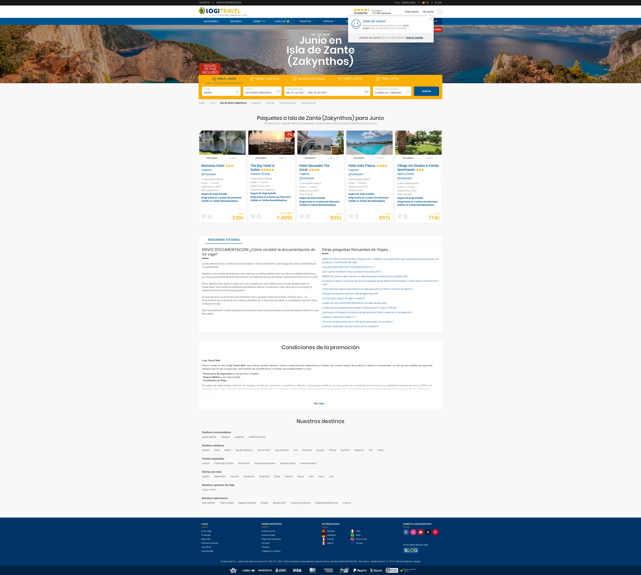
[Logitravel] (373, 12)
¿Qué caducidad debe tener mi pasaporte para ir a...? (348, 267)
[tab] (223, 240)
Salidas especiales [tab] (311, 78)
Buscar (426, 91)
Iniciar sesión (420, 24)
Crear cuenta (412, 11)
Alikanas (270, 103)
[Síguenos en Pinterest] (436, 532)
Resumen (211, 158)
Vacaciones (211, 21)
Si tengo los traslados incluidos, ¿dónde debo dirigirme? (350, 293)
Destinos (235, 21)
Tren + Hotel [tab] (390, 78)
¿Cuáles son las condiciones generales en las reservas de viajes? (354, 303)
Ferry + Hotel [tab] (353, 78)
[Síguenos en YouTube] (421, 532)
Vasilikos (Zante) (287, 103)
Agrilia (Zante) (308, 103)
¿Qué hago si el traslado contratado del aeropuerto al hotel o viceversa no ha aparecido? (367, 312)
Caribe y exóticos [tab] (267, 78)
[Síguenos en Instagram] (414, 532)
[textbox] (221, 91)
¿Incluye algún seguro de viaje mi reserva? (343, 298)
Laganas (256, 103)
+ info (233, 158)
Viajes (202, 103)
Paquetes (305, 21)
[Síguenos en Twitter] (428, 532)
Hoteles (328, 21)
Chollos (280, 21)
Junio (212, 103)
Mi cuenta (428, 11)
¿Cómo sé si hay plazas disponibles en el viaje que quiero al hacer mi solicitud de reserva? (367, 289)
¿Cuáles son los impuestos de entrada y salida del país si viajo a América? (359, 307)
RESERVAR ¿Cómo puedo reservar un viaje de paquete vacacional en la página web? (365, 276)
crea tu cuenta (414, 37)
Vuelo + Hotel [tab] (227, 78)
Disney (257, 21)
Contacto (204, 3)
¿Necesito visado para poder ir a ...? (340, 317)
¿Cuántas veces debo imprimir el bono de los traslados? (350, 326)
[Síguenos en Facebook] (406, 532)
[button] (327, 91)
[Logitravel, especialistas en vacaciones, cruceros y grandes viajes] (223, 10)
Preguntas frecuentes (229, 3)
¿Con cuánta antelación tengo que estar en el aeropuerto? (351, 271)
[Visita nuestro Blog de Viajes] (421, 550)
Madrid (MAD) (405, 3)
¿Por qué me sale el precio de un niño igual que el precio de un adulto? (357, 321)
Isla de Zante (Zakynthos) (233, 103)
